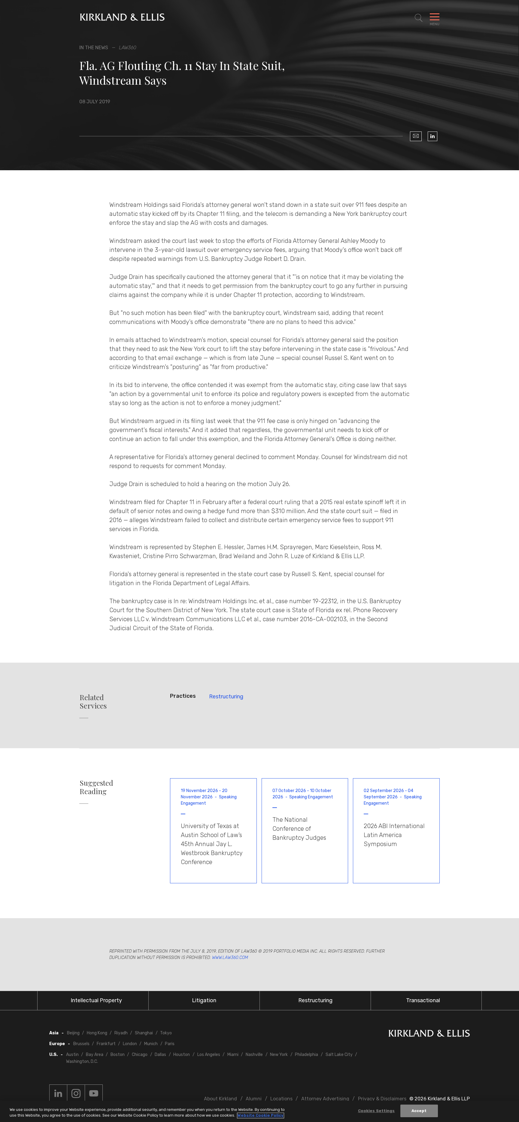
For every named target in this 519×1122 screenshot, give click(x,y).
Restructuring (226, 696)
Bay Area (94, 1054)
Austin (72, 1054)
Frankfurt (106, 1043)
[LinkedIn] (432, 136)
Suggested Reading (96, 787)
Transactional (423, 1000)
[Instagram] (76, 1093)
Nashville (254, 1054)
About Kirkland (220, 1099)
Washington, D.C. (82, 1061)
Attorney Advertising (325, 1099)
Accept (419, 1110)
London (130, 1043)
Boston (118, 1054)
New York (279, 1054)
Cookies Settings (376, 1110)
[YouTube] (94, 1093)
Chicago (139, 1054)
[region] (259, 1111)
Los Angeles (208, 1054)
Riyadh (121, 1033)
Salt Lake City (339, 1054)
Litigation (204, 1000)
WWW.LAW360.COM (230, 957)
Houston (181, 1054)
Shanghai (144, 1033)
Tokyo (166, 1033)
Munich (151, 1043)
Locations (281, 1099)
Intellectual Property (96, 1000)
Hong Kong (97, 1033)
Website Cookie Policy (261, 1115)
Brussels (81, 1043)
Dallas (160, 1054)
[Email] (416, 136)
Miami (232, 1054)
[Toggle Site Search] (418, 18)
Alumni (254, 1099)
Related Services (93, 702)
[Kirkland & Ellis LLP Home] (429, 1034)
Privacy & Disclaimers (382, 1099)
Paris (170, 1043)
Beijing (73, 1033)
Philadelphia (306, 1054)
